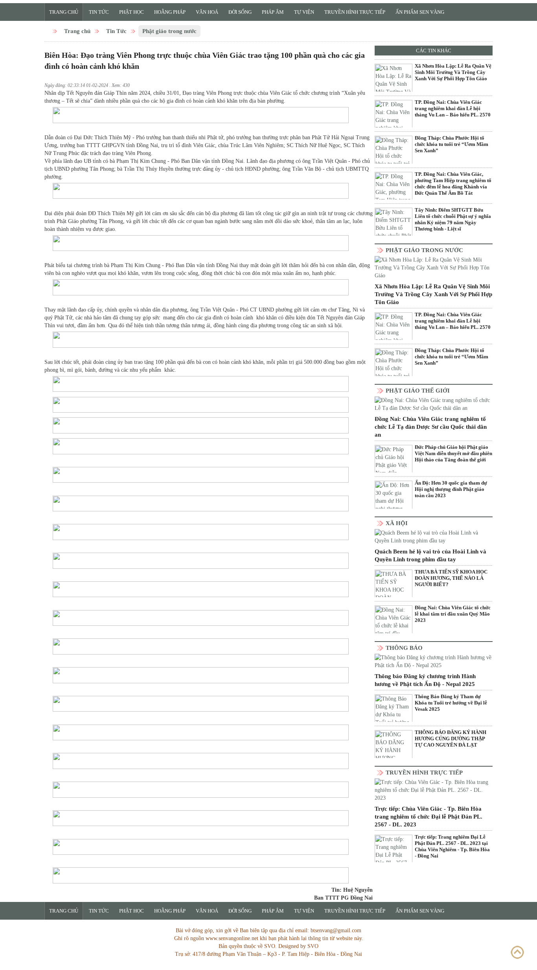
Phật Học (131, 12)
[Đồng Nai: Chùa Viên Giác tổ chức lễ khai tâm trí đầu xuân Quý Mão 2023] (393, 624)
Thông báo (404, 648)
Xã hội (397, 523)
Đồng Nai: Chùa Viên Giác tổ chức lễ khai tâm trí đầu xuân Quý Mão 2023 (453, 614)
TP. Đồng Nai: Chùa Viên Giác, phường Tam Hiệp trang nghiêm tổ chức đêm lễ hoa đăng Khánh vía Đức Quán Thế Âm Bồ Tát (453, 183)
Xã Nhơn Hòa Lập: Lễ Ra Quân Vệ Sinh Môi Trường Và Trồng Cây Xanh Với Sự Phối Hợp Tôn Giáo (453, 72)
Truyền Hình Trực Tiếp (354, 12)
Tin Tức (99, 12)
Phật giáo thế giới (418, 390)
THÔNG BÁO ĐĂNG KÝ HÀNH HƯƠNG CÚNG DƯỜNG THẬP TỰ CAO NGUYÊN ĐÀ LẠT (450, 738)
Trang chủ (63, 12)
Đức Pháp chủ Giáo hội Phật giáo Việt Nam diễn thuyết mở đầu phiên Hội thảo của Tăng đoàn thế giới (453, 453)
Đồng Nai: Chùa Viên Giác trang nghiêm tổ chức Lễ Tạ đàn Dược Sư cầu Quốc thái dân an (431, 427)
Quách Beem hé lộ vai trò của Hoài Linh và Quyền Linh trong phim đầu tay (430, 555)
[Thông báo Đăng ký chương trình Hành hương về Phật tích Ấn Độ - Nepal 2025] (434, 661)
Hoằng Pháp (170, 12)
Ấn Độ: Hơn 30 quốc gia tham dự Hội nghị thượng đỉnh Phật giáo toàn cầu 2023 (451, 489)
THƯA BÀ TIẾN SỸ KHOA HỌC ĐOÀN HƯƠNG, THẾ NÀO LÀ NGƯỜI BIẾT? (451, 578)
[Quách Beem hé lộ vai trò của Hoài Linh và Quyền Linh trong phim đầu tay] (434, 537)
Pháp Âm (273, 12)
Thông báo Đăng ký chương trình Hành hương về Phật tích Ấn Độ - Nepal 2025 (425, 680)
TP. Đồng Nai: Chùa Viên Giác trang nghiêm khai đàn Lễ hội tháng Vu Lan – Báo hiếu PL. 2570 (453, 108)
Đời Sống (240, 12)
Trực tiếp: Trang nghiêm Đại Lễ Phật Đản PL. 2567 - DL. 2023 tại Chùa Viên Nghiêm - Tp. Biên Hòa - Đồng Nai (452, 846)
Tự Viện (304, 12)
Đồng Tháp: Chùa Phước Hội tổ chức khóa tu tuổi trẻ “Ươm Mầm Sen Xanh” (451, 144)
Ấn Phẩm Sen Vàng (419, 12)
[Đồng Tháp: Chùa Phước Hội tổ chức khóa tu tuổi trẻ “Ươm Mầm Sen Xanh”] (393, 154)
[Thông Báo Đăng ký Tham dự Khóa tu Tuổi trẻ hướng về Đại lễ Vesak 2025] (393, 713)
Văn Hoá (207, 12)
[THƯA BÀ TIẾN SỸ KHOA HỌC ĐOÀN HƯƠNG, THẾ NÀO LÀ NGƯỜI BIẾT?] (393, 588)
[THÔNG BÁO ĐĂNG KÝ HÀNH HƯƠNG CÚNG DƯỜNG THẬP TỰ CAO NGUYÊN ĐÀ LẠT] (393, 749)
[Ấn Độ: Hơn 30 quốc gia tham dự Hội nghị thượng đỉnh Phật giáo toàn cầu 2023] (393, 499)
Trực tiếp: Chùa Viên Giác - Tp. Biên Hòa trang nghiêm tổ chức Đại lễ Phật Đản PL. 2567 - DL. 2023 (428, 817)
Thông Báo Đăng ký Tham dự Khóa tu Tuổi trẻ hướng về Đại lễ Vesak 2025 (451, 702)
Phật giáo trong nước (169, 31)
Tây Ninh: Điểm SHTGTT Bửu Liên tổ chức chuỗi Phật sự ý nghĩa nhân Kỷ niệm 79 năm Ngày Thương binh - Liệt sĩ (453, 219)
